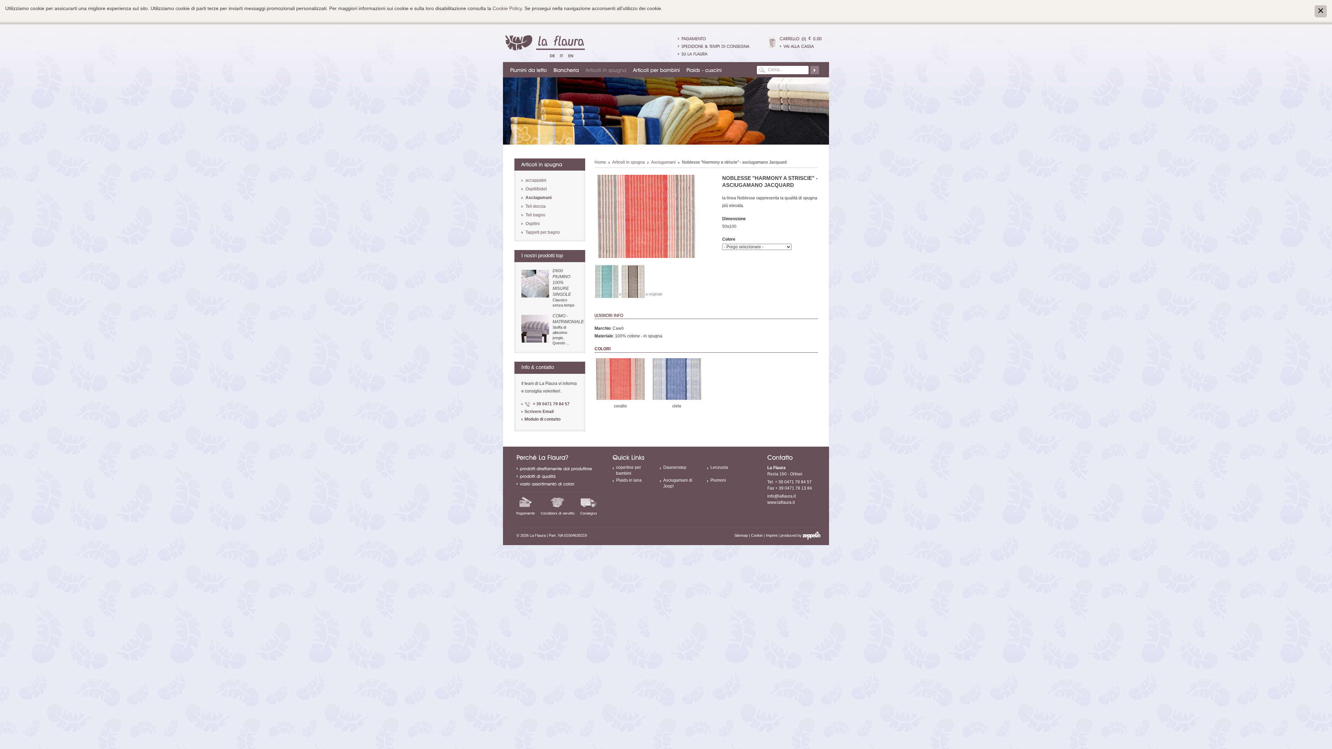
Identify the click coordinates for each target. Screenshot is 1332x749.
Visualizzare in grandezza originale (633, 294)
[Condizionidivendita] (558, 505)
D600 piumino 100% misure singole (562, 282)
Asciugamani (663, 162)
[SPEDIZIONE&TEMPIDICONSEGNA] (716, 46)
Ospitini (533, 223)
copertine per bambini (628, 470)
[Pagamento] (525, 505)
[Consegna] (588, 505)
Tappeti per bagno (543, 232)
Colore (728, 239)
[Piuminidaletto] (529, 69)
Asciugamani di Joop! (677, 483)
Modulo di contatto (542, 419)
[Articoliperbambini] (657, 69)
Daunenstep (674, 467)
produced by (791, 535)
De (552, 56)
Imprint (771, 535)
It (561, 56)
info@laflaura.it (781, 496)
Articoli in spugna (628, 162)
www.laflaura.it (781, 502)
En (570, 56)
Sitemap (741, 535)
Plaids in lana (629, 480)
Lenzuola (719, 467)
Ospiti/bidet (536, 189)
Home (600, 162)
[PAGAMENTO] (694, 38)
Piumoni (718, 480)
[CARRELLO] (790, 38)
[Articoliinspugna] (606, 69)
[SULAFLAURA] (695, 53)
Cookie (757, 535)
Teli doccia (536, 206)
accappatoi (536, 180)
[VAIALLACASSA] (801, 46)
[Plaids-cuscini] (704, 69)
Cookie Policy (507, 8)
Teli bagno (535, 215)
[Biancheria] (566, 69)
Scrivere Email (539, 411)
